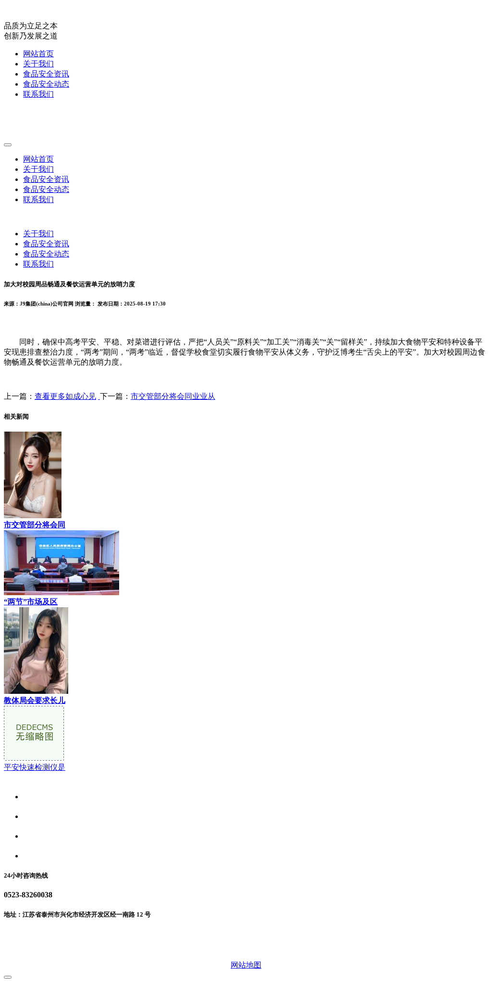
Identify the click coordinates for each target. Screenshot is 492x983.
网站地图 (246, 965)
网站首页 (38, 54)
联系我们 (38, 94)
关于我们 (38, 64)
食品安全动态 (46, 84)
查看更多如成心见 (65, 396)
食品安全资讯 (46, 74)
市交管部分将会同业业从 (173, 396)
